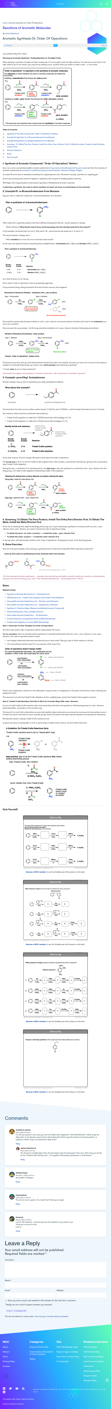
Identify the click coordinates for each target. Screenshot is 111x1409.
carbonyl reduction (48, 170)
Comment (10, 1260)
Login (61, 4)
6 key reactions (56, 168)
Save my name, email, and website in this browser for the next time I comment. (42, 1300)
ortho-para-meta (80, 168)
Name (8, 1280)
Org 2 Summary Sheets (94, 1361)
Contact (6, 1366)
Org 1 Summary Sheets (93, 1357)
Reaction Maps (90, 1380)
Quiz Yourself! (12, 157)
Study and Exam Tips (39, 1347)
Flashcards (88, 1366)
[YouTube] (17, 1389)
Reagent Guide (90, 1376)
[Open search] (101, 4)
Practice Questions (14, 150)
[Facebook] (4, 1389)
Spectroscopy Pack (92, 1371)
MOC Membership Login (67, 1347)
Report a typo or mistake (67, 1352)
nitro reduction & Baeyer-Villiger (69, 170)
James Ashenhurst (12, 33)
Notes (9, 154)
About (5, 1347)
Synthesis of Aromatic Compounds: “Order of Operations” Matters (32, 134)
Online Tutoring (90, 1347)
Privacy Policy (9, 1361)
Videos (32, 1359)
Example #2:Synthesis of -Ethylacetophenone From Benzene (30, 141)
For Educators (63, 1361)
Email (8, 1290)
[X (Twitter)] (10, 1389)
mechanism (67, 168)
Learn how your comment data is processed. (51, 1316)
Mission (6, 1352)
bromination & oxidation (29, 170)
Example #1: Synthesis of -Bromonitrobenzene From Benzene (31, 137)
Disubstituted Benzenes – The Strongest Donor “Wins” (61, 579)
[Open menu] (107, 4)
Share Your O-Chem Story (68, 1357)
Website (60, 1290)
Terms (5, 1357)
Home (5, 23)
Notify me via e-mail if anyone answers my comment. (29, 1305)
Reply (18, 1144)
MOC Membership (91, 1352)
